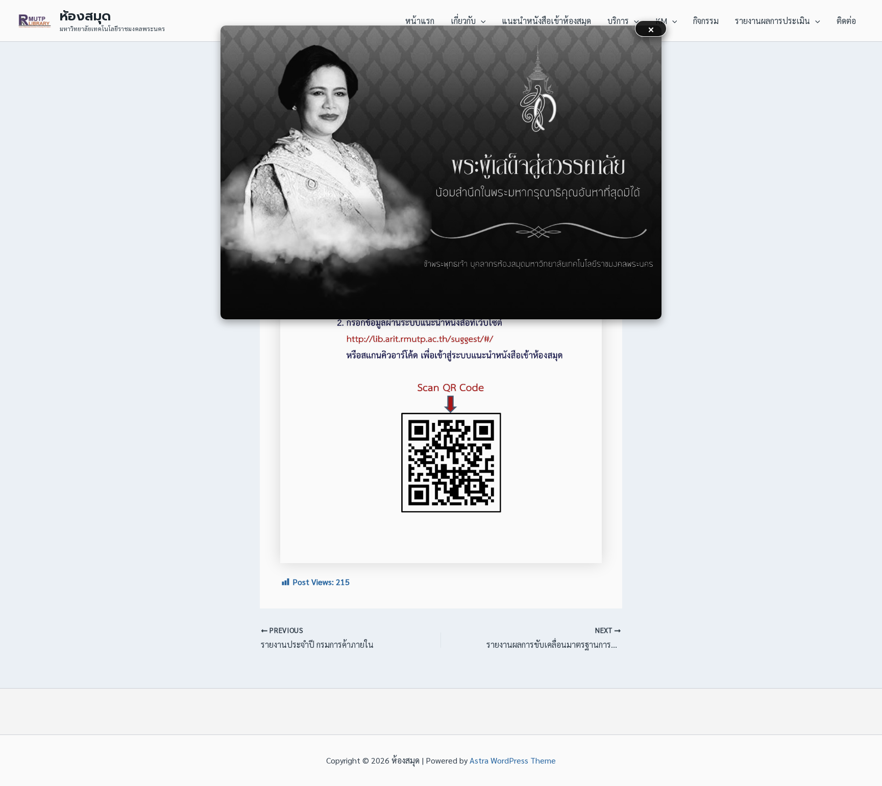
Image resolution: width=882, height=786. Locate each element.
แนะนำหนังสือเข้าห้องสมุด (546, 20)
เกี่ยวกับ (463, 20)
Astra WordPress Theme (513, 760)
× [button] (651, 28)
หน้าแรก (419, 20)
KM (661, 20)
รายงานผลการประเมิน (772, 20)
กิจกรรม (706, 20)
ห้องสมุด (85, 16)
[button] (481, 21)
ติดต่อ (846, 20)
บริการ (618, 20)
